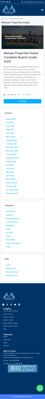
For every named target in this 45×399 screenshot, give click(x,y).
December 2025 (12, 147)
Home (5, 18)
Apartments (10, 211)
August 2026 (11, 119)
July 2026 (10, 122)
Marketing (10, 226)
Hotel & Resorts (12, 222)
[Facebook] (3, 2)
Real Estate (10, 240)
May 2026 (10, 130)
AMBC (5, 343)
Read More (22, 101)
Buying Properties (13, 218)
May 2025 (10, 172)
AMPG (5, 337)
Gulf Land (6, 340)
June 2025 (10, 169)
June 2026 (10, 126)
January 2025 (11, 186)
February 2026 (11, 140)
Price (24, 95)
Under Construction (13, 243)
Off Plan (9, 233)
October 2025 (11, 154)
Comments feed (12, 272)
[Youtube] (7, 2)
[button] (42, 10)
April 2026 (10, 133)
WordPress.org (11, 275)
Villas (8, 247)
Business (9, 215)
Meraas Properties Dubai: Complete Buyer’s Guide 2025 (21, 57)
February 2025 (11, 183)
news (19, 95)
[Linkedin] (9, 2)
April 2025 (10, 176)
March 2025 (10, 179)
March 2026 (10, 137)
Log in (8, 265)
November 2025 (12, 151)
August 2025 (11, 161)
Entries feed (10, 268)
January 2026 (11, 144)
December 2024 (12, 190)
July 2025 (10, 165)
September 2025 (12, 158)
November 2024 (12, 193)
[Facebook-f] (7, 305)
